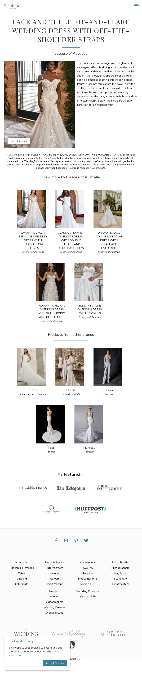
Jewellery (87, 568)
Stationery (120, 578)
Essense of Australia (71, 53)
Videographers (54, 602)
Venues (54, 596)
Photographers (120, 568)
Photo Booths (120, 562)
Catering (22, 578)
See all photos (19, 141)
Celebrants (21, 584)
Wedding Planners (87, 591)
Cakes (21, 573)
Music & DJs (87, 584)
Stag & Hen (120, 573)
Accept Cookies (55, 663)
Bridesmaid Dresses (22, 568)
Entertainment (54, 568)
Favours (54, 573)
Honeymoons (87, 562)
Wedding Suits (87, 596)
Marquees (88, 573)
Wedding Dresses (54, 607)
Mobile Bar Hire (87, 578)
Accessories (21, 562)
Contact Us (73, 659)
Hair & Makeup (54, 584)
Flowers (55, 578)
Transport (55, 591)
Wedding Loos (54, 612)
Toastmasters (120, 584)
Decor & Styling (54, 562)
